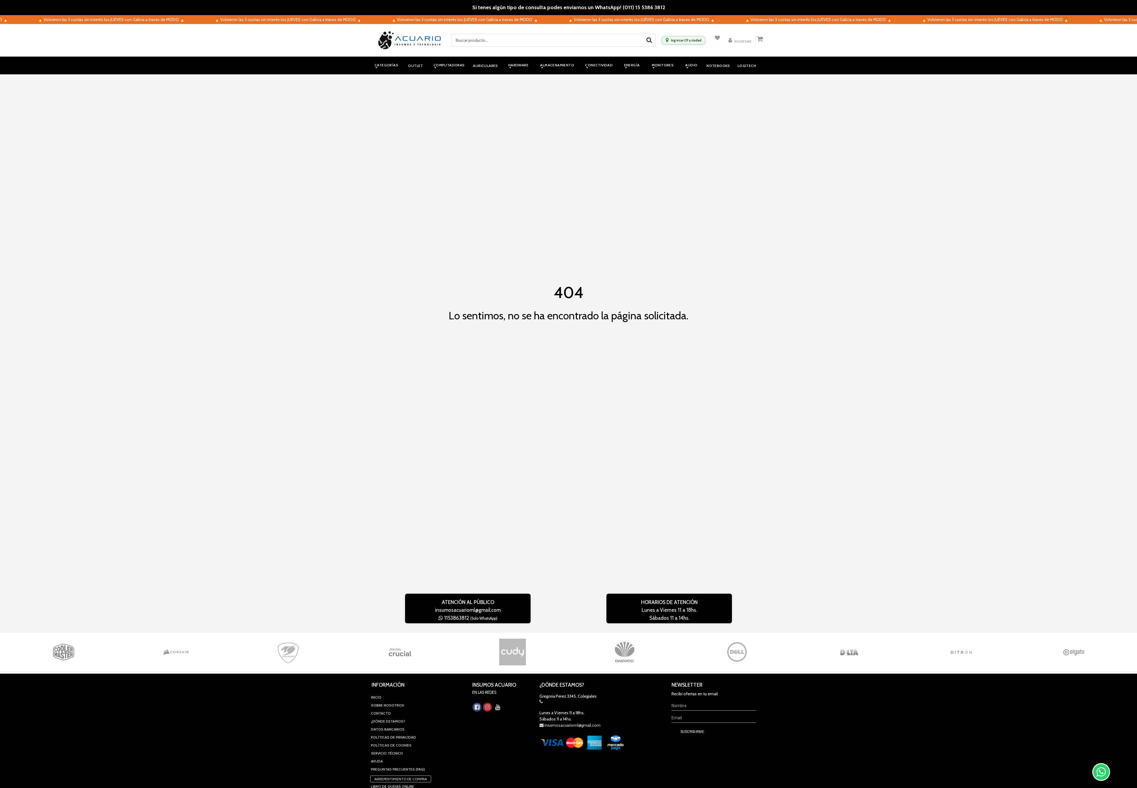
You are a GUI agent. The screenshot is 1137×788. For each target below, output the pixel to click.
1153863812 (470, 618)
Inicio (376, 697)
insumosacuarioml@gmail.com (468, 610)
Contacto (381, 713)
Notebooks (718, 65)
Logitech (747, 65)
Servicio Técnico (387, 753)
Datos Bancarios (387, 729)
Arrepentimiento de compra (400, 779)
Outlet (415, 65)
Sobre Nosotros (387, 705)
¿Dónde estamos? (388, 721)
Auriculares (485, 65)
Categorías (386, 65)
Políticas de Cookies (391, 745)
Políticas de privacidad (393, 737)
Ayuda (377, 761)
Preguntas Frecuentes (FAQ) (398, 769)
